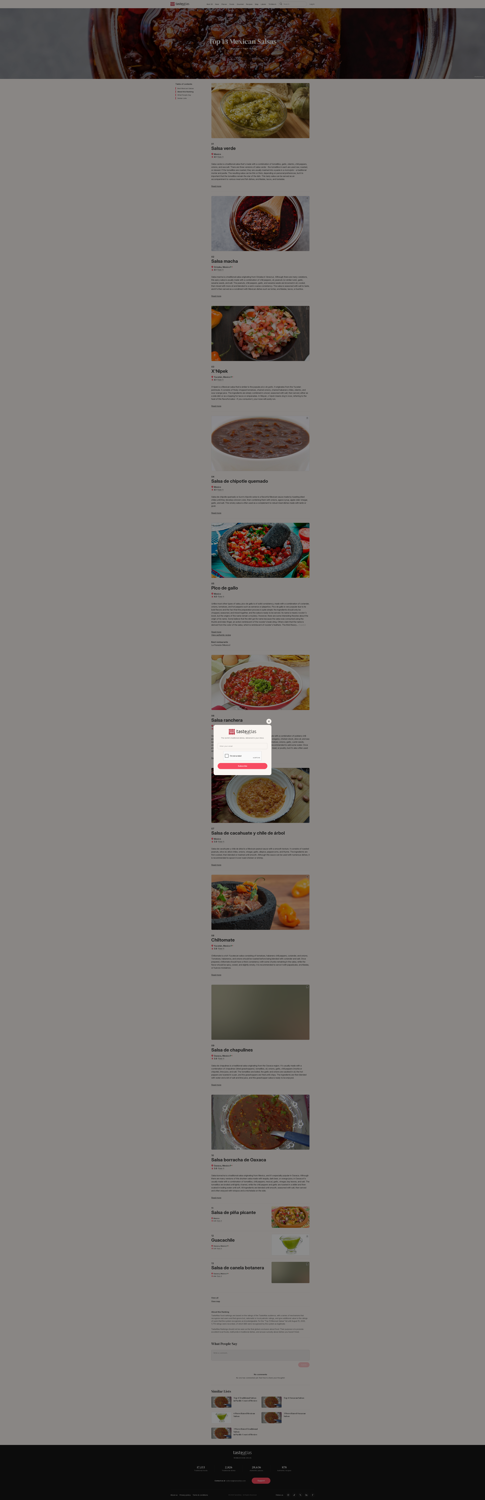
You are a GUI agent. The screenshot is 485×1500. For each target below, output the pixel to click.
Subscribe (242, 766)
